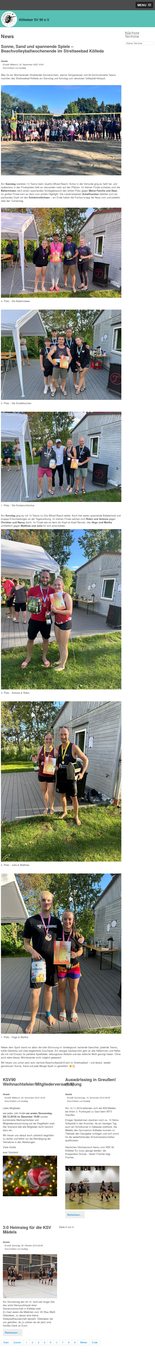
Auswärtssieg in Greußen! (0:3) (90, 1081)
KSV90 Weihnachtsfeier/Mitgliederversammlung (42, 1081)
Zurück (17, 1342)
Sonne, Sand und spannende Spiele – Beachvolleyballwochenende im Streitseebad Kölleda (52, 48)
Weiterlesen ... (75, 1214)
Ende (95, 1342)
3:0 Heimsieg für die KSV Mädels (27, 1229)
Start (6, 1342)
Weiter (83, 1342)
